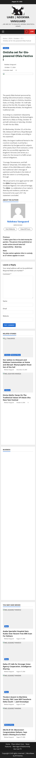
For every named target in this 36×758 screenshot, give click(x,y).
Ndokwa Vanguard (10, 64)
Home (8, 744)
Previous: (17, 242)
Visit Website (10, 229)
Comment (7, 274)
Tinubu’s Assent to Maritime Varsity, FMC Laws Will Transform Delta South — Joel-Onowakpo (17, 699)
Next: (17, 253)
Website (6, 316)
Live (32, 31)
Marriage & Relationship (21, 746)
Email (5, 309)
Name (5, 301)
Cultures (5, 48)
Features (8, 746)
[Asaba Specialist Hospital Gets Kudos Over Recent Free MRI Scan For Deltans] (18, 619)
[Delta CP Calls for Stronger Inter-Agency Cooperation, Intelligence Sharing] (18, 652)
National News (16, 355)
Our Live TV (17, 749)
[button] (3, 32)
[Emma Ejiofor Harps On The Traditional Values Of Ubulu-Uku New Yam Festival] (18, 383)
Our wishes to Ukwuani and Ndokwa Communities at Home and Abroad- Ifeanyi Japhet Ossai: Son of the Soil (17, 363)
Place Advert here (17, 744)
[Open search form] (21, 32)
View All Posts (25, 229)
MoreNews (30, 753)
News (6, 626)
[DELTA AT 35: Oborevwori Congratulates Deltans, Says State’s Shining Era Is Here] (18, 717)
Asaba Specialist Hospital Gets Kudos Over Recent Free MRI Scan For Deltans (17, 633)
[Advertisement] (18, 425)
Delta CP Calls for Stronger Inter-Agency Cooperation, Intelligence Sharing (17, 666)
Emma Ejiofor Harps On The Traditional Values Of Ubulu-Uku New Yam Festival (17, 397)
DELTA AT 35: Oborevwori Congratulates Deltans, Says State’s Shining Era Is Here (15, 732)
